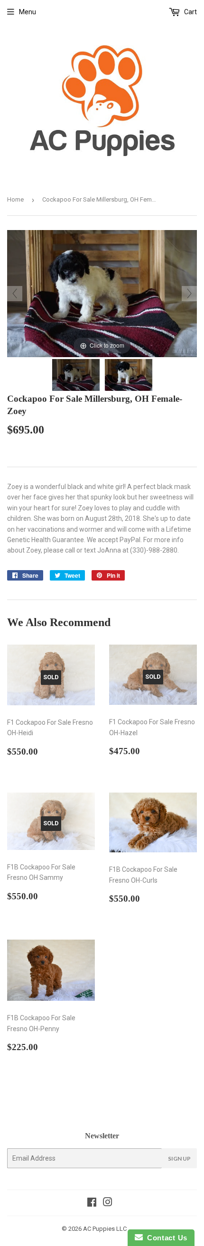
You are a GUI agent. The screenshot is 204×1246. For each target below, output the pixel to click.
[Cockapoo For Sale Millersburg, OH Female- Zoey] (76, 375)
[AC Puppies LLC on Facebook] (92, 1203)
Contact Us (165, 1238)
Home (15, 199)
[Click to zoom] (102, 293)
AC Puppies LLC (105, 1228)
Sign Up (179, 1158)
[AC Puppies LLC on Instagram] (107, 1203)
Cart (190, 12)
